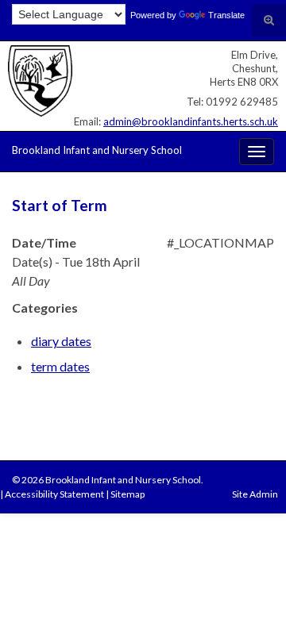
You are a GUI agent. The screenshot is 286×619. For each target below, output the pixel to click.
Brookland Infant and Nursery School (97, 150)
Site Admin (255, 494)
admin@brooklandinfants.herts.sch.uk (190, 121)
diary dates (61, 340)
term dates (60, 366)
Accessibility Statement (54, 494)
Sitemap (127, 494)
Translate (226, 15)
